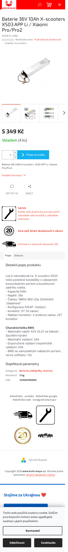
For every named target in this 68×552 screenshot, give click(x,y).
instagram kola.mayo (44, 400)
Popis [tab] (8, 255)
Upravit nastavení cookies (40, 475)
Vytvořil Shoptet (38, 460)
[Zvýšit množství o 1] (15, 152)
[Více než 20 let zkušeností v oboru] (22, 435)
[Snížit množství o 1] (15, 157)
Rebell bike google (46, 396)
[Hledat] (39, 4)
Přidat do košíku (35, 154)
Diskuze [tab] (18, 255)
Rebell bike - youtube (22, 396)
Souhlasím (48, 543)
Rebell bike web (22, 400)
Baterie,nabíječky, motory (36, 371)
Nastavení (33, 531)
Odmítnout (17, 543)
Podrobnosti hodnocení (47, 40)
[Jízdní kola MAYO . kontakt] (45, 435)
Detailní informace (12, 175)
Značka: (16, 43)
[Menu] (59, 4)
